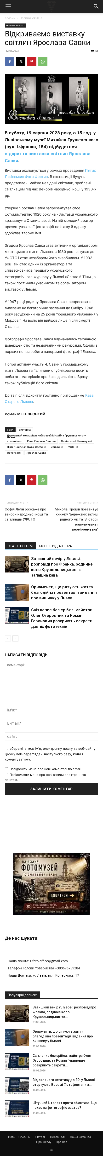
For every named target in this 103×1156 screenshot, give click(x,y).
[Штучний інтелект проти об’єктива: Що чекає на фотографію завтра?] (17, 1108)
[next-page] (15, 638)
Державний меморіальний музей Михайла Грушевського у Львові (46, 436)
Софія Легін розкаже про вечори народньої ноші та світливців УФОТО (26, 514)
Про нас (61, 1142)
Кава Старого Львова (41, 441)
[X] (20, 61)
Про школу (43, 1142)
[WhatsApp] (42, 61)
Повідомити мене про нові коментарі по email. (45, 769)
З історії (40, 1137)
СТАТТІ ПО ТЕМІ (20, 546)
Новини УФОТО (31, 18)
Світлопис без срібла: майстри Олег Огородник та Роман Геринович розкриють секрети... (62, 1060)
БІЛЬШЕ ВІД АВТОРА (55, 546)
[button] (8, 6)
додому (10, 18)
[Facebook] (9, 61)
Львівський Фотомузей (76, 441)
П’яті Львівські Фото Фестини (26, 447)
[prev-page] (8, 638)
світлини (57, 447)
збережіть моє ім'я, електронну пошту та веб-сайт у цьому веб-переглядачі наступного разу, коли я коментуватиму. (50, 753)
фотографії (14, 452)
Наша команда (80, 1137)
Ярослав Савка (36, 452)
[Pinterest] (31, 61)
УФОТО (73, 447)
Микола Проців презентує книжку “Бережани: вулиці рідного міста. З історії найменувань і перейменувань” (76, 519)
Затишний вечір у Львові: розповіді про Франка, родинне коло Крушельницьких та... (64, 1012)
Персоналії (57, 1137)
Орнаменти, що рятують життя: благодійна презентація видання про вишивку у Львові (64, 592)
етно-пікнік (14, 441)
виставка (25, 429)
